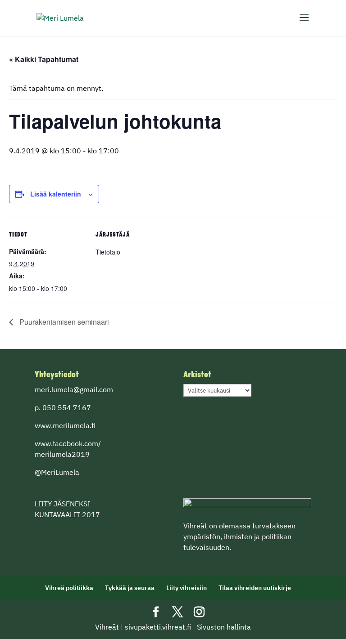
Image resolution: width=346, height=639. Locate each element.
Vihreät (107, 626)
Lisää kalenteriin (55, 193)
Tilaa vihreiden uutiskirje (255, 588)
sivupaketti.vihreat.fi (158, 626)
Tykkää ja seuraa (130, 588)
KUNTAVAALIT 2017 (67, 514)
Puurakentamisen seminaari (63, 322)
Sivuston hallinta (224, 626)
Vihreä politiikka (69, 588)
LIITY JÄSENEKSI (62, 503)
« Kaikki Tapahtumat (43, 59)
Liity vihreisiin (186, 588)
